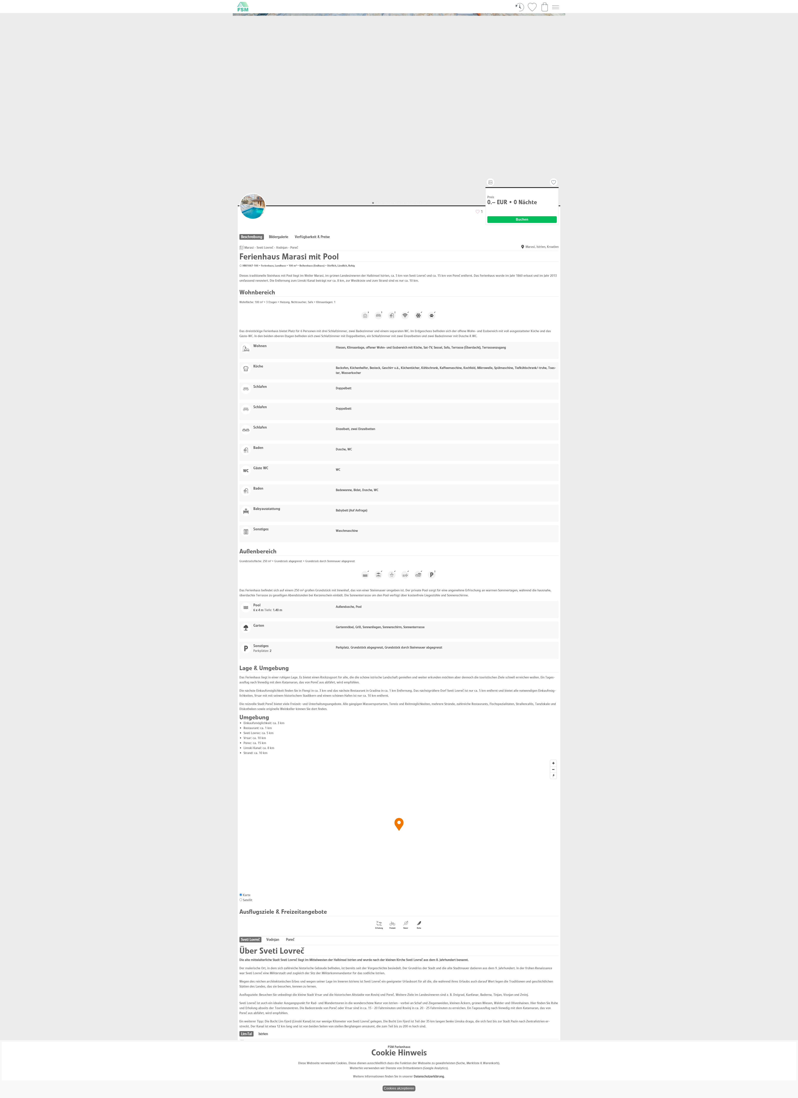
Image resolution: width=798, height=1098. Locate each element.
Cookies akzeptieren (399, 1088)
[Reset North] (553, 776)
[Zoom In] (553, 763)
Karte (246, 895)
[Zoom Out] (553, 769)
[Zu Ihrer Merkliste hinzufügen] (553, 182)
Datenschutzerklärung (429, 1076)
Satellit (247, 900)
